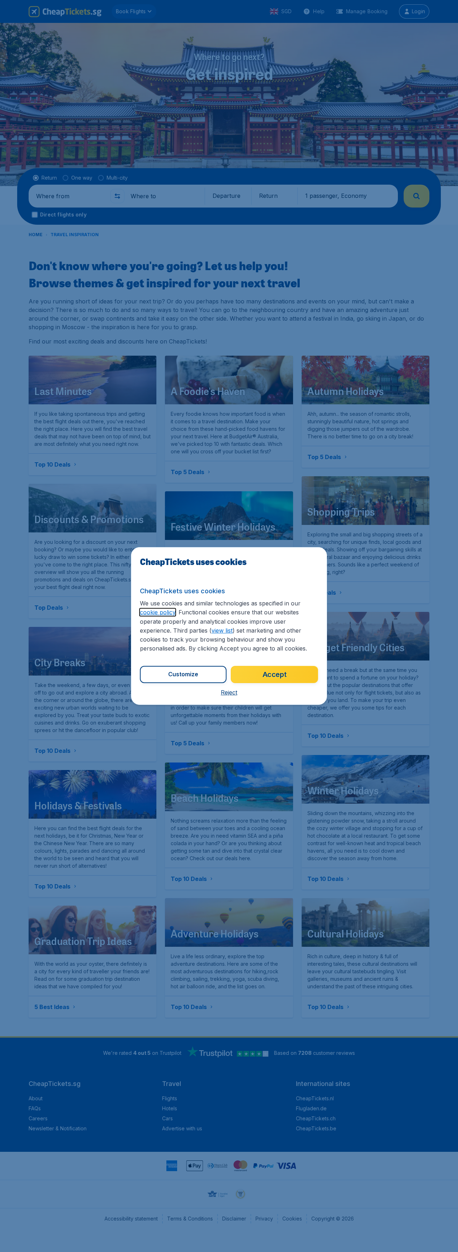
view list (222, 630)
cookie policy (157, 612)
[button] (229, 692)
